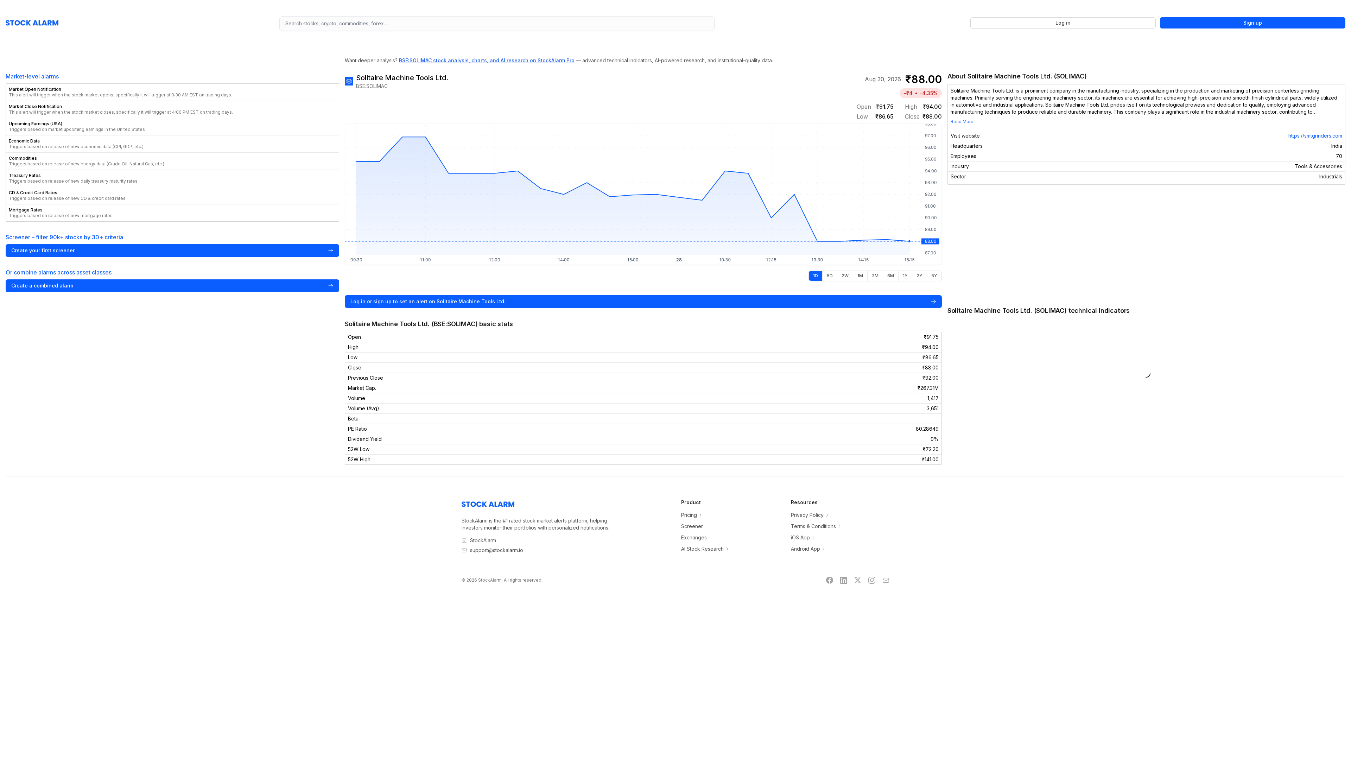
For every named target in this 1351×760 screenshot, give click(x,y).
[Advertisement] (1146, 245)
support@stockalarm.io (496, 550)
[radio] (815, 276)
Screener (692, 526)
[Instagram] (871, 580)
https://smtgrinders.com (1315, 136)
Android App (805, 549)
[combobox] (497, 23)
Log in (1063, 23)
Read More (962, 121)
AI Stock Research (702, 549)
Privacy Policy (807, 515)
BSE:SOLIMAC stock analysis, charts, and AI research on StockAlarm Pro (487, 60)
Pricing (689, 515)
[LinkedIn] (843, 580)
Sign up (1252, 23)
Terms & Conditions (813, 526)
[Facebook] (829, 580)
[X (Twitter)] (857, 580)
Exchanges (694, 537)
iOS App (800, 537)
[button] (172, 92)
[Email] (885, 580)
